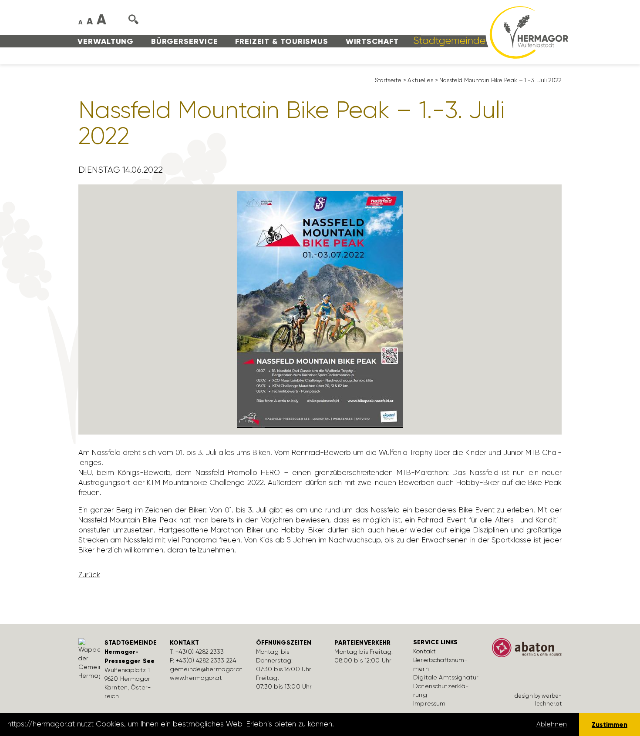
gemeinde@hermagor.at (206, 669)
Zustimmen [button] (609, 724)
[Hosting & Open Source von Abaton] (527, 650)
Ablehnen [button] (551, 724)
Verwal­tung (105, 41)
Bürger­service (184, 41)
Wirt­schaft (372, 41)
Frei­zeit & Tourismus (281, 41)
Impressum (429, 703)
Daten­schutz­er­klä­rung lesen (384, 724)
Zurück (89, 574)
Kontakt (424, 651)
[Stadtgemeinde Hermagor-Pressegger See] (488, 31)
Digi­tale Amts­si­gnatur (445, 677)
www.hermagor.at (196, 677)
